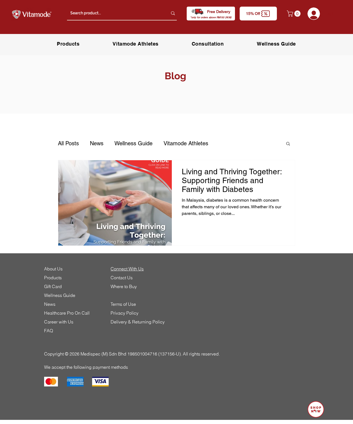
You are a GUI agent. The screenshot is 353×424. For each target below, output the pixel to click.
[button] (258, 13)
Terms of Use (123, 304)
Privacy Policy (124, 313)
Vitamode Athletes (186, 143)
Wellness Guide (133, 143)
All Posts (68, 143)
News (96, 143)
